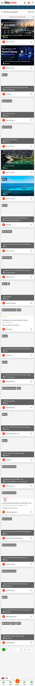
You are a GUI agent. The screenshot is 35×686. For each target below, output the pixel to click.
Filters (30, 12)
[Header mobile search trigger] (33, 2)
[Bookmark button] (31, 41)
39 (24, 649)
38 (21, 649)
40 (28, 649)
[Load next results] (33, 17)
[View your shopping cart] (29, 2)
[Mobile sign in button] (25, 2)
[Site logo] (10, 3)
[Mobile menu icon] (2, 3)
